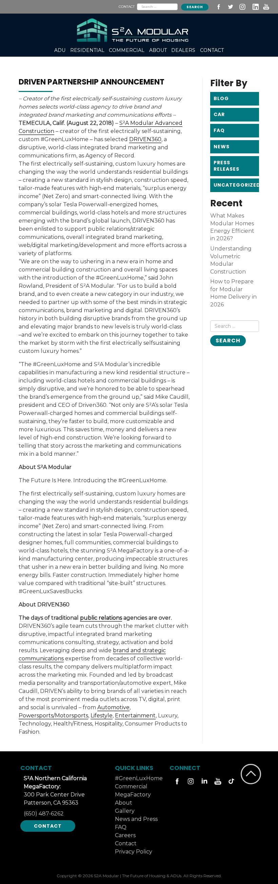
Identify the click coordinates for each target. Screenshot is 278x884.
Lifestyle (102, 715)
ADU (59, 50)
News (222, 146)
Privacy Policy (133, 851)
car (219, 114)
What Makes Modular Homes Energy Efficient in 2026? (232, 227)
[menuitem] (60, 50)
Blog (221, 98)
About (123, 803)
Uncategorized (236, 185)
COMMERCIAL (126, 50)
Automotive (113, 707)
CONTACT (127, 6)
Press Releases (226, 166)
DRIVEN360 (145, 139)
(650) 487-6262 (44, 813)
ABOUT (158, 50)
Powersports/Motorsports (53, 715)
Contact (48, 826)
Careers (125, 835)
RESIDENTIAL (87, 50)
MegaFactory (133, 794)
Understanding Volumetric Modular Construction (231, 260)
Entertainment (135, 715)
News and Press (136, 819)
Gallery (125, 811)
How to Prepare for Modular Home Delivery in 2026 (233, 292)
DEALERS (183, 50)
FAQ (219, 130)
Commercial (131, 786)
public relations (101, 618)
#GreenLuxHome (139, 778)
